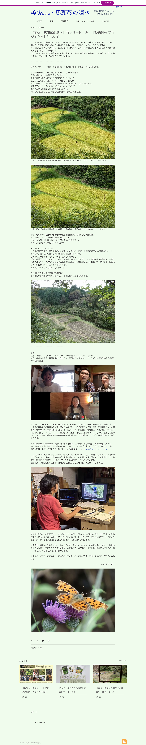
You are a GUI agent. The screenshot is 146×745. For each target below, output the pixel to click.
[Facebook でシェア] (32, 641)
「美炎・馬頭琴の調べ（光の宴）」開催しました (109, 690)
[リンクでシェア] (49, 641)
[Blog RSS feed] (124, 741)
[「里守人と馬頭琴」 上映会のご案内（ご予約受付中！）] (36, 674)
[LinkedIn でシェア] (43, 641)
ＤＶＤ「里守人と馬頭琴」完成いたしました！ (72, 690)
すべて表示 (123, 660)
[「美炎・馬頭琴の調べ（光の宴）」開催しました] (110, 674)
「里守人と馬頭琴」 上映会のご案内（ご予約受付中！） (35, 690)
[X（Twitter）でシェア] (37, 641)
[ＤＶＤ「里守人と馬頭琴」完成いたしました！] (73, 674)
